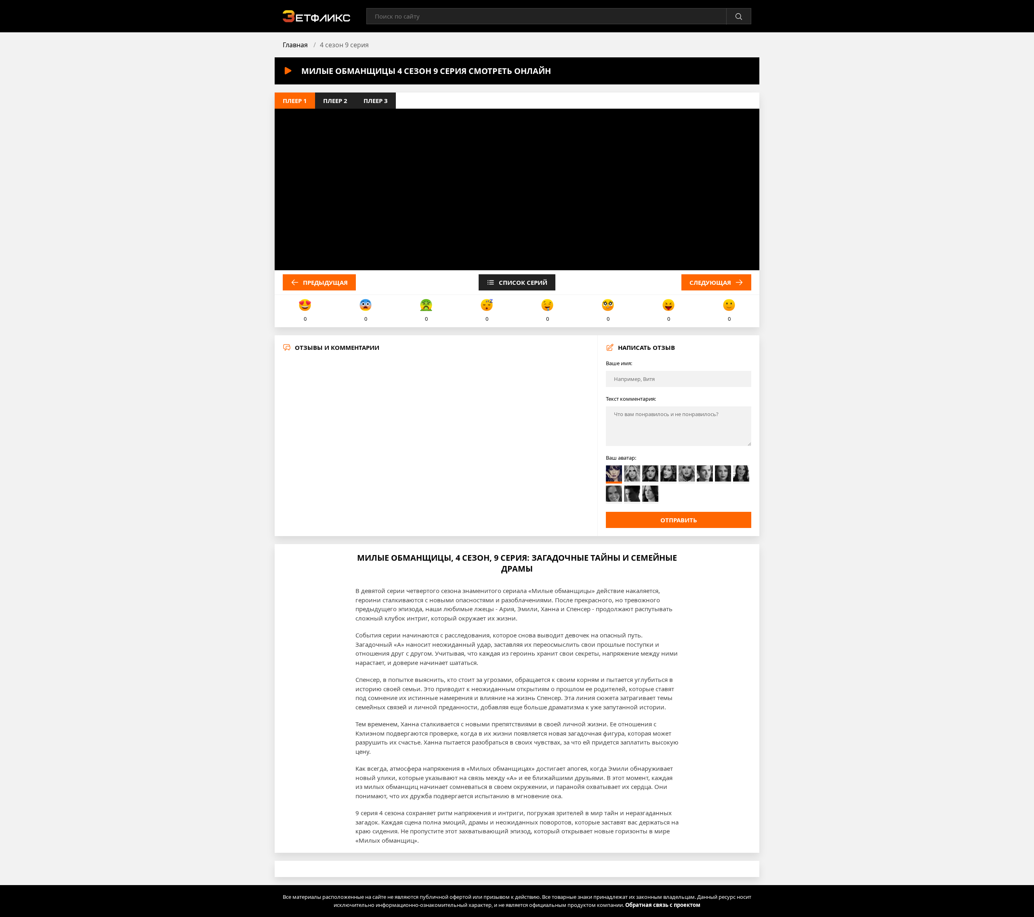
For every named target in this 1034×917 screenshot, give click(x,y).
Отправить (678, 520)
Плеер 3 (376, 101)
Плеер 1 (295, 101)
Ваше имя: (619, 363)
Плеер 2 (335, 101)
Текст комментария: (631, 398)
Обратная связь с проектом (662, 905)
